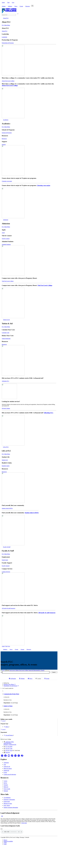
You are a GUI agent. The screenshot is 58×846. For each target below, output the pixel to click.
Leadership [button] (4, 37)
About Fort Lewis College (8, 81)
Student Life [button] (5, 460)
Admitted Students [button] (6, 244)
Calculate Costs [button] (5, 332)
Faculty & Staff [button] (6, 547)
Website (22, 678)
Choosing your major (7, 181)
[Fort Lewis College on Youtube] (9, 756)
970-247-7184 (8, 748)
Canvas (5, 781)
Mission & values (8, 803)
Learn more (24, 823)
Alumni (3, 6)
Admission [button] (5, 219)
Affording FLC (5, 381)
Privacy (5, 840)
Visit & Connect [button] (6, 238)
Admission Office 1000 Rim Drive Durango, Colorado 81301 (10, 743)
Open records (7, 788)
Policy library (7, 805)
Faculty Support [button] (5, 565)
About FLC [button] (6, 18)
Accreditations (7, 797)
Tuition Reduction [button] (6, 338)
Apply (3, 2)
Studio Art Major (8, 706)
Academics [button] (5, 119)
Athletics (10, 6)
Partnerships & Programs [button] (8, 43)
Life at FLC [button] (6, 447)
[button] (2, 816)
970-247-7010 (8, 750)
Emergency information (9, 799)
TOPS (5, 842)
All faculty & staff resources (8, 608)
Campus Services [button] (6, 571)
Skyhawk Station (6, 408)
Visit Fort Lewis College (8, 281)
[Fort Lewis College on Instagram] (2, 756)
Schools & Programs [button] (7, 132)
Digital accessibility (8, 841)
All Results (13, 678)
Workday (6, 785)
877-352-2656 (8, 746)
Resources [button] (4, 138)
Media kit (6, 787)
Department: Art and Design (10, 685)
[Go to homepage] (9, 13)
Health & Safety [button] (6, 465)
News (15, 6)
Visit (8, 2)
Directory (27, 6)
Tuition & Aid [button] (6, 319)
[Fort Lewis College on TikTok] (12, 756)
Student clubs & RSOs (7, 508)
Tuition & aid (7, 766)
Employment (7, 801)
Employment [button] (5, 560)
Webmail (6, 790)
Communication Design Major (11, 694)
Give (13, 2)
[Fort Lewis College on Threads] (19, 756)
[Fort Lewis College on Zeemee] (22, 756)
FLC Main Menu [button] (6, 25)
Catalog (39, 678)
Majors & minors (8, 768)
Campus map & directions (10, 774)
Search (53, 672)
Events (21, 6)
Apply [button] (3, 232)
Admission (6, 762)
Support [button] (4, 144)
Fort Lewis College (14, 670)
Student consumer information (11, 807)
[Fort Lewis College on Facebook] (5, 756)
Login (5, 844)
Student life (6, 770)
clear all (3, 720)
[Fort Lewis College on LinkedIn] (15, 756)
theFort (5, 783)
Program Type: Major (9, 684)
